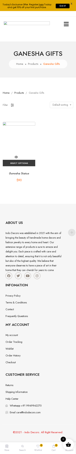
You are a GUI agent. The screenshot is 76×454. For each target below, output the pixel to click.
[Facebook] (9, 275)
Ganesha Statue (19, 173)
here (41, 4)
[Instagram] (37, 275)
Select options (19, 163)
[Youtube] (27, 275)
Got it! (62, 5)
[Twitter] (18, 275)
